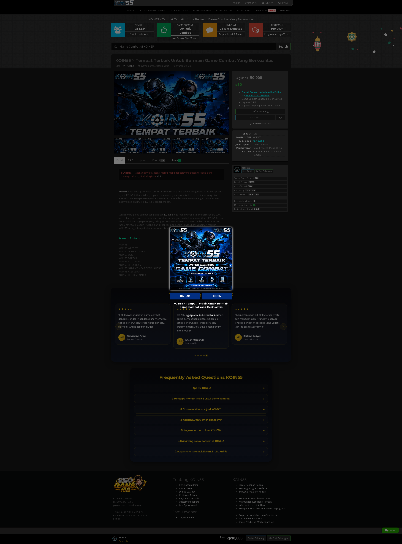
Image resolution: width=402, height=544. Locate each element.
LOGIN (217, 296)
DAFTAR (185, 296)
